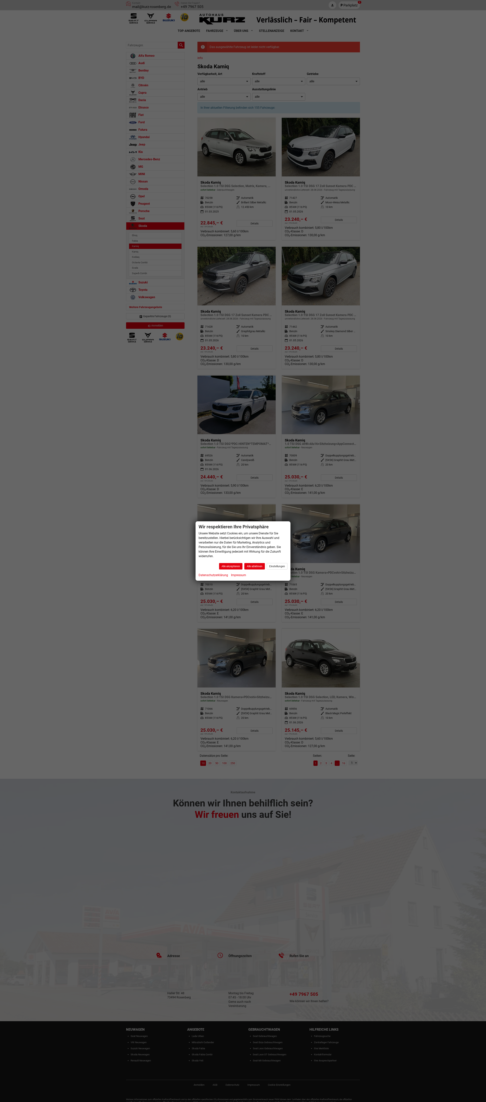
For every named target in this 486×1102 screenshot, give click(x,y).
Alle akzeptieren (231, 566)
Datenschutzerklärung (213, 575)
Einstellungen (277, 566)
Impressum (238, 575)
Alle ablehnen (254, 566)
